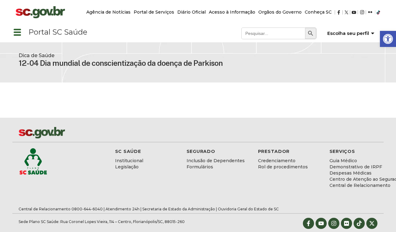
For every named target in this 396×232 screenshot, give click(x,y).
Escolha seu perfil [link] (348, 33)
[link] (388, 39)
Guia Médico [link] (343, 160)
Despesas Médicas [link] (350, 173)
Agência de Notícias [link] (108, 12)
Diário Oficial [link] (191, 12)
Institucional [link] (129, 160)
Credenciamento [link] (276, 160)
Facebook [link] (340, 12)
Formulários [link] (200, 167)
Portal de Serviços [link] (154, 12)
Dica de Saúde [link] (36, 55)
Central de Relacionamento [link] (359, 185)
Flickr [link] (373, 12)
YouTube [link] (356, 12)
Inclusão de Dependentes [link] (216, 160)
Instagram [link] (365, 12)
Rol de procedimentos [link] (283, 167)
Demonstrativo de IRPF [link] (355, 167)
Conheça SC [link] (318, 12)
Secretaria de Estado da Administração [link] (178, 209)
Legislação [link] (127, 167)
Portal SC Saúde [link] (57, 31)
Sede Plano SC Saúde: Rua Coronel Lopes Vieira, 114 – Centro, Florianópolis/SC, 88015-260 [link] (102, 221)
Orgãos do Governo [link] (280, 12)
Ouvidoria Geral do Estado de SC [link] (248, 209)
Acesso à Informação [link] (232, 12)
